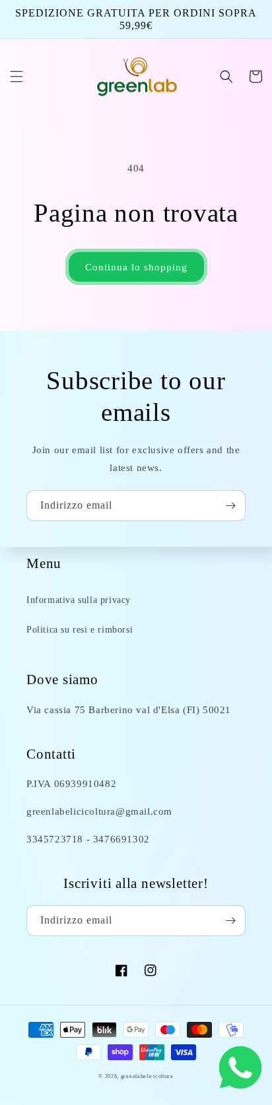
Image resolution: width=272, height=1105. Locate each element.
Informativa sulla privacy (78, 600)
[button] (16, 76)
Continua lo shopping (136, 267)
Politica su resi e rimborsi (79, 630)
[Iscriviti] (230, 505)
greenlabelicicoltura (147, 1076)
